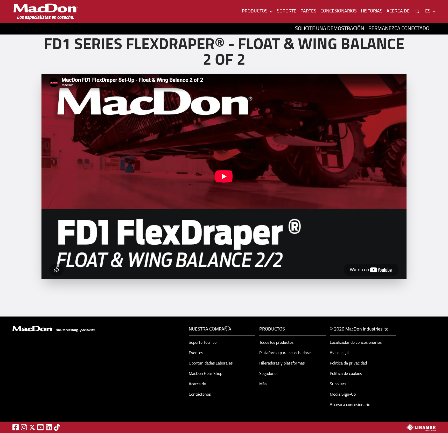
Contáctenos (200, 395)
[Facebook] (15, 427)
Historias (371, 11)
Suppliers (338, 384)
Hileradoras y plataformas (282, 363)
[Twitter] (32, 427)
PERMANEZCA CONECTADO (398, 28)
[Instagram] (24, 427)
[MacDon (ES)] (45, 11)
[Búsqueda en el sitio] (417, 11)
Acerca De (398, 11)
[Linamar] (421, 427)
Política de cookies (346, 374)
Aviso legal (339, 353)
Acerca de (197, 384)
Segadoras (268, 374)
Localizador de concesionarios (356, 343)
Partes (308, 11)
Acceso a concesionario (350, 405)
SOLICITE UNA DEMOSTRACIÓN (329, 28)
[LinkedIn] (49, 427)
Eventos (196, 353)
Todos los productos (276, 343)
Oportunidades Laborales (211, 363)
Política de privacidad (348, 363)
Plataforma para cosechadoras (285, 353)
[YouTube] (40, 427)
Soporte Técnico (202, 343)
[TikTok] (57, 427)
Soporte (286, 11)
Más (263, 384)
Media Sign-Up (343, 395)
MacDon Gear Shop (205, 374)
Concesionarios (338, 11)
